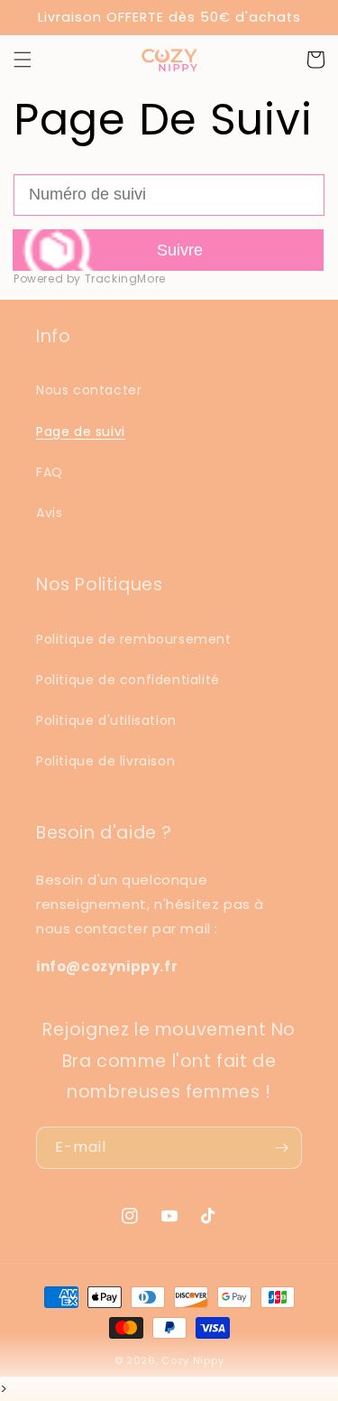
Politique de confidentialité (128, 680)
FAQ (49, 472)
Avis (49, 513)
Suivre (180, 250)
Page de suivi (80, 431)
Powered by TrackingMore (90, 278)
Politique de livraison (105, 761)
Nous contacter (89, 390)
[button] (22, 59)
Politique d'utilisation (106, 720)
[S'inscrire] (281, 1148)
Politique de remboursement (134, 639)
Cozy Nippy (192, 1360)
